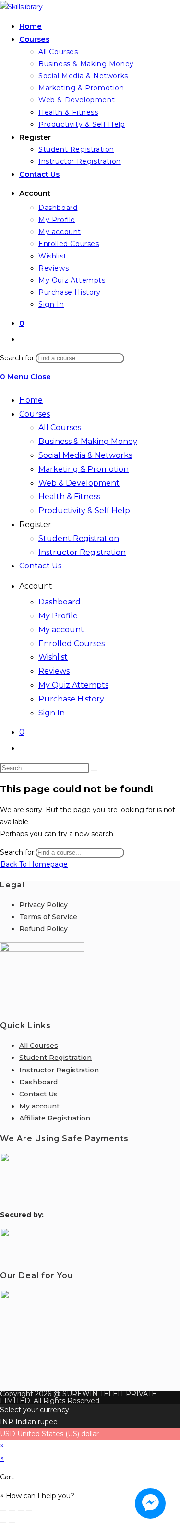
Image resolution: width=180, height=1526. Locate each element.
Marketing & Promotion (83, 469)
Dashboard (59, 601)
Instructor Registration (82, 552)
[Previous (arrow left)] (3, 1522)
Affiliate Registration (54, 1118)
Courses (34, 413)
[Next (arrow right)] (12, 1522)
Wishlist (53, 657)
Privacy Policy (43, 904)
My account (61, 629)
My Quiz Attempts (73, 684)
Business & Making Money (87, 441)
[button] (37, 1495)
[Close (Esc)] (29, 1510)
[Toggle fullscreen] (12, 1510)
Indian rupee (36, 1421)
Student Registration (78, 538)
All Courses (59, 427)
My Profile (58, 615)
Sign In (51, 712)
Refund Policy (43, 928)
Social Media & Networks (85, 455)
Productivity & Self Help (84, 510)
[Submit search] (94, 770)
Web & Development (79, 483)
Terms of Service (48, 916)
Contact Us (40, 565)
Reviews (54, 671)
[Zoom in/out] (3, 1510)
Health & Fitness (69, 496)
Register (35, 524)
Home (31, 400)
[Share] (20, 1510)
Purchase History (71, 698)
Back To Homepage (34, 864)
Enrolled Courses (71, 643)
